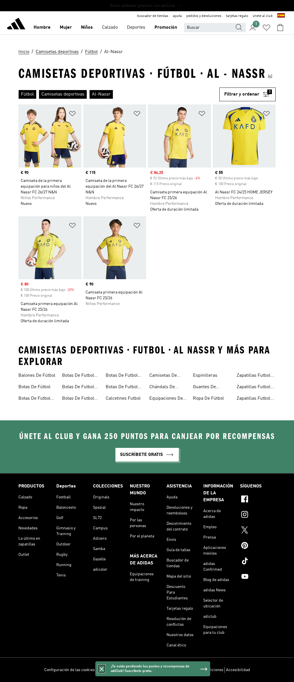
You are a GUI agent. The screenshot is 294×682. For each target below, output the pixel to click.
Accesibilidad (238, 670)
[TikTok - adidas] (258, 562)
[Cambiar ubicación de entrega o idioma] (281, 16)
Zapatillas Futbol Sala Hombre (253, 387)
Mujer (66, 27)
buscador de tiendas (152, 16)
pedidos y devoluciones (203, 16)
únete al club (263, 16)
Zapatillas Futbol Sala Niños (253, 399)
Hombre (42, 27)
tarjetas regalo (237, 16)
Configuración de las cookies (69, 670)
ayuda (177, 16)
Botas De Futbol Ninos (122, 376)
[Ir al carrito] (280, 27)
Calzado (110, 27)
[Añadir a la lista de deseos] (72, 114)
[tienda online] (16, 25)
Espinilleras (205, 375)
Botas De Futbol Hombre (78, 376)
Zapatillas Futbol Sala (253, 376)
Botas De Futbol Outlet (122, 387)
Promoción (165, 27)
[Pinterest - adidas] (258, 546)
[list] (118, 94)
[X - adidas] (258, 531)
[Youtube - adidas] (258, 577)
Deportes (136, 27)
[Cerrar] (101, 669)
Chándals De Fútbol (162, 387)
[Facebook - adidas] (258, 500)
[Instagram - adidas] (258, 515)
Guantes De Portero (204, 387)
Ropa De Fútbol (208, 398)
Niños (87, 27)
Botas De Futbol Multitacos (78, 387)
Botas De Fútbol (34, 387)
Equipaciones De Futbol (166, 399)
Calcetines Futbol (123, 398)
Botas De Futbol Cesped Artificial (35, 399)
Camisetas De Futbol (163, 376)
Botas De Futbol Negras (78, 399)
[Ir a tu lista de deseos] (266, 27)
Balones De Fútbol (36, 375)
